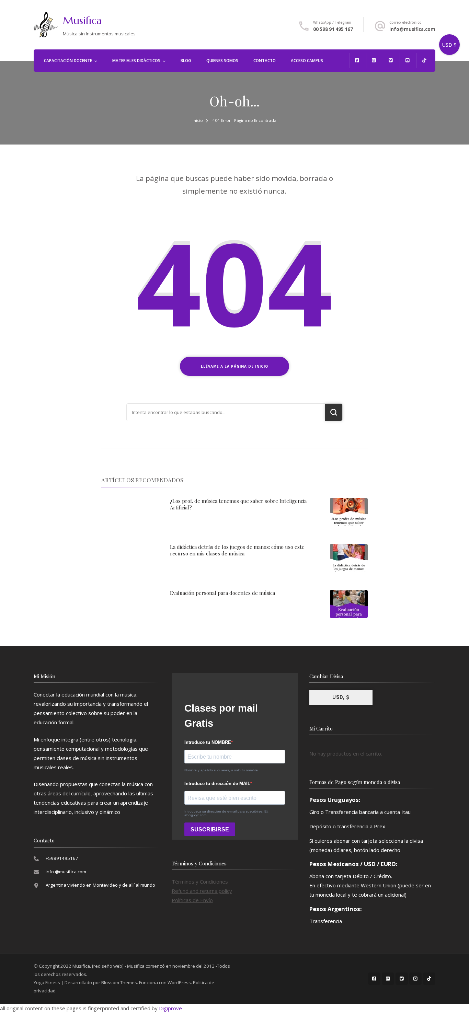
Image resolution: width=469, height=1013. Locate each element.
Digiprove (170, 1008)
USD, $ (341, 697)
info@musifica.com (412, 29)
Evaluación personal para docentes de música (222, 592)
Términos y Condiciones (200, 881)
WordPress (179, 982)
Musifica (82, 20)
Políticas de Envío (192, 900)
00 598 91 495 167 (333, 29)
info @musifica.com (66, 871)
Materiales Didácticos (136, 60)
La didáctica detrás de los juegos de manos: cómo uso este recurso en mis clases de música (237, 550)
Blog (186, 60)
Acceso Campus (307, 60)
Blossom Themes (119, 982)
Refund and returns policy (202, 890)
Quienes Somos (222, 60)
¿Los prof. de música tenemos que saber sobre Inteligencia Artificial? (238, 504)
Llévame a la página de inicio (234, 366)
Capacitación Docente (68, 60)
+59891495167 (62, 858)
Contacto (264, 60)
